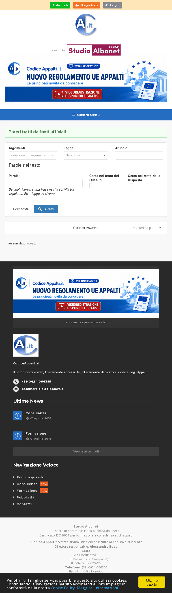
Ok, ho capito (152, 582)
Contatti (24, 504)
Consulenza (36, 413)
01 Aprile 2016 (40, 418)
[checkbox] (91, 185)
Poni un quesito (30, 477)
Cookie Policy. (63, 587)
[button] (53, 155)
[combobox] (29, 155)
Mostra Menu (88, 115)
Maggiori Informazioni (97, 587)
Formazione (36, 433)
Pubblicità (25, 497)
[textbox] (139, 155)
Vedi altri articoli (86, 451)
